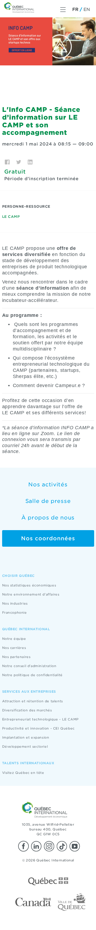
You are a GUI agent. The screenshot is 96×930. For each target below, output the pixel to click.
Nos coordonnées (48, 538)
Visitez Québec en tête (23, 773)
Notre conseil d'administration (29, 666)
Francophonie (14, 612)
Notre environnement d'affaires (30, 594)
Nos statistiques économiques (29, 585)
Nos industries (15, 603)
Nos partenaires (16, 657)
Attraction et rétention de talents (32, 701)
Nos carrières (14, 648)
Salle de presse (48, 501)
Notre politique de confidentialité (32, 675)
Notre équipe (14, 639)
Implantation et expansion (25, 737)
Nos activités (47, 484)
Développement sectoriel (25, 746)
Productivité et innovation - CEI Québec (38, 728)
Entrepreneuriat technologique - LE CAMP (40, 719)
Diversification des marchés (27, 710)
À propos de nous (48, 517)
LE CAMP (11, 217)
